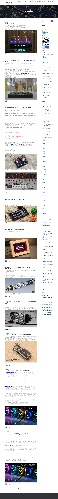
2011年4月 (44, 203)
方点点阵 (46, 304)
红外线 (44, 307)
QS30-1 (50, 297)
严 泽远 (43, 251)
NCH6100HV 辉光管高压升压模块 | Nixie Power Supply (18, 107)
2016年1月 (44, 161)
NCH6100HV (19, 123)
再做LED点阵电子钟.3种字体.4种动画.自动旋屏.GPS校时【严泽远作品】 (48, 266)
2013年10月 (44, 174)
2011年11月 (44, 195)
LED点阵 (45, 295)
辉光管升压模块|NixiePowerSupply (47, 87)
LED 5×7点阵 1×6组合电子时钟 (47, 81)
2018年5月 (44, 148)
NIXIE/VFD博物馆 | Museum (25, 1)
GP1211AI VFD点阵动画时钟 (8, 228)
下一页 (22, 488)
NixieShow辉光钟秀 (45, 90)
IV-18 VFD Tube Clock (7, 265)
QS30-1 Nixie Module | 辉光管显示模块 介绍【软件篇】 (48, 261)
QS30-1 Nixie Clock (46, 57)
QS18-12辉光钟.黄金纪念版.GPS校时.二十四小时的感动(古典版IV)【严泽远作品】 (48, 133)
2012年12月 (44, 184)
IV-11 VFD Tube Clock (46, 67)
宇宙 (44, 304)
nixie (48, 295)
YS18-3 (46, 302)
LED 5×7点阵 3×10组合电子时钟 (47, 79)
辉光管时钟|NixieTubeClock (46, 56)
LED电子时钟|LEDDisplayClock (47, 78)
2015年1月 (44, 166)
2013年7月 (44, 177)
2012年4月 (44, 192)
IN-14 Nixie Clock (45, 62)
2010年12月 (44, 210)
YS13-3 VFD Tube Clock (46, 68)
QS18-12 (44, 297)
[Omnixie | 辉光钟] (8, 2)
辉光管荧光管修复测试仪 (46, 92)
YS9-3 (50, 300)
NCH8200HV (21, 125)
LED (43, 295)
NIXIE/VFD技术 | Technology (34, 1)
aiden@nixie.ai (16, 138)
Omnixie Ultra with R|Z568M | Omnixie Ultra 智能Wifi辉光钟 (48, 275)
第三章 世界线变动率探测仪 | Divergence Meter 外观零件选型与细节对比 (48, 248)
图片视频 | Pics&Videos (42, 1)
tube (45, 299)
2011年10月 (44, 197)
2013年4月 (44, 179)
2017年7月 (44, 151)
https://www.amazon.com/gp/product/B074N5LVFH (16, 136)
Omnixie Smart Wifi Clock (47, 64)
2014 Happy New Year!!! (11, 24)
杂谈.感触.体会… (45, 97)
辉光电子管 (47, 311)
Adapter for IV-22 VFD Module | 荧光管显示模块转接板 (18, 335)
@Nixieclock (46, 32)
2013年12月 (44, 172)
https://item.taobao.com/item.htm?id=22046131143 (16, 130)
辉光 (48, 309)
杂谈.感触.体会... (6, 22)
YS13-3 (43, 302)
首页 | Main (19, 1)
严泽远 (50, 302)
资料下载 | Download (50, 1)
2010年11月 (44, 211)
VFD (48, 299)
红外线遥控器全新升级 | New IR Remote (14, 199)
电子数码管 (49, 305)
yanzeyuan (45, 300)
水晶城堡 (51, 304)
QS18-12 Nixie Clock (46, 59)
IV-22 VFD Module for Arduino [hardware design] (17, 370)
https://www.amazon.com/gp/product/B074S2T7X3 (16, 137)
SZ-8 (43, 299)
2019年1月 (44, 146)
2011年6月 (44, 202)
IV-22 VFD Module (7, 333)
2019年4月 (44, 145)
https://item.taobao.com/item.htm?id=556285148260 (16, 131)
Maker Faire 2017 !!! (45, 239)
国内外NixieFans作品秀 (46, 95)
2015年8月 (44, 164)
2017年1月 (44, 156)
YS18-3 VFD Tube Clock (46, 70)
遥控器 (50, 314)
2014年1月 (44, 171)
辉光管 (47, 312)
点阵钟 (46, 305)
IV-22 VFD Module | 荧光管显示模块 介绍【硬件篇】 (17, 433)
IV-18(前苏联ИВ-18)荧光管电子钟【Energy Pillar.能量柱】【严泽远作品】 (47, 110)
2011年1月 (44, 208)
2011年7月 (44, 200)
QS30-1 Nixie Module (46, 84)
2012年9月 (44, 187)
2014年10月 (44, 169)
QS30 (47, 297)
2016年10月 (44, 159)
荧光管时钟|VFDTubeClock (46, 65)
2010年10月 (44, 213)
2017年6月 (44, 153)
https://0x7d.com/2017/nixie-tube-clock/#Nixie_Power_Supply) (22, 117)
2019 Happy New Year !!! (46, 225)
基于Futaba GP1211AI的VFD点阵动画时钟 (14, 229)
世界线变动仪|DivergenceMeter (47, 54)
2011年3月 (44, 205)
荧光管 (45, 309)
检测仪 (49, 304)
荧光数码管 (47, 307)
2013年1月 (44, 182)
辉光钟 (47, 314)
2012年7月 (44, 189)
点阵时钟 (44, 305)
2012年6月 (44, 190)
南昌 (43, 304)
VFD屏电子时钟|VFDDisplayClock (47, 73)
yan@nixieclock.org (17, 132)
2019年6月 (44, 143)
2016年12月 (44, 158)
